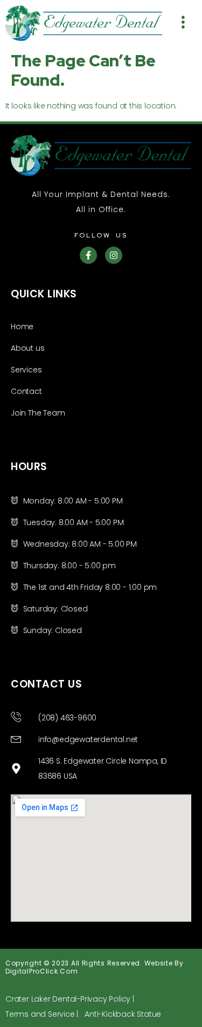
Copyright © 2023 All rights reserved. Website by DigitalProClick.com (94, 966)
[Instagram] (113, 255)
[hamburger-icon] (184, 23)
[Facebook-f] (88, 255)
